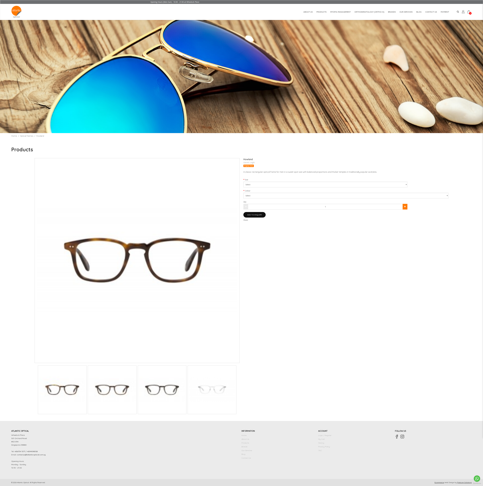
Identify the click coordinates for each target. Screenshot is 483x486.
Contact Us (246, 458)
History (321, 443)
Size (246, 179)
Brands (244, 447)
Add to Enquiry (254, 215)
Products (245, 443)
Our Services (247, 450)
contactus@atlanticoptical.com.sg (31, 455)
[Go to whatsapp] (477, 478)
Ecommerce (439, 482)
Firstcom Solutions (464, 482)
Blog (243, 454)
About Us (245, 439)
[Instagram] (402, 436)
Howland (40, 136)
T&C (320, 450)
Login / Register (324, 435)
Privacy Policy (324, 447)
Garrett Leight (249, 162)
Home (14, 136)
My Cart (321, 439)
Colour (247, 191)
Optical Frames (26, 136)
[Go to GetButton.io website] (477, 483)
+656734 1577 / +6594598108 (26, 451)
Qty (244, 202)
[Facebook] (397, 436)
